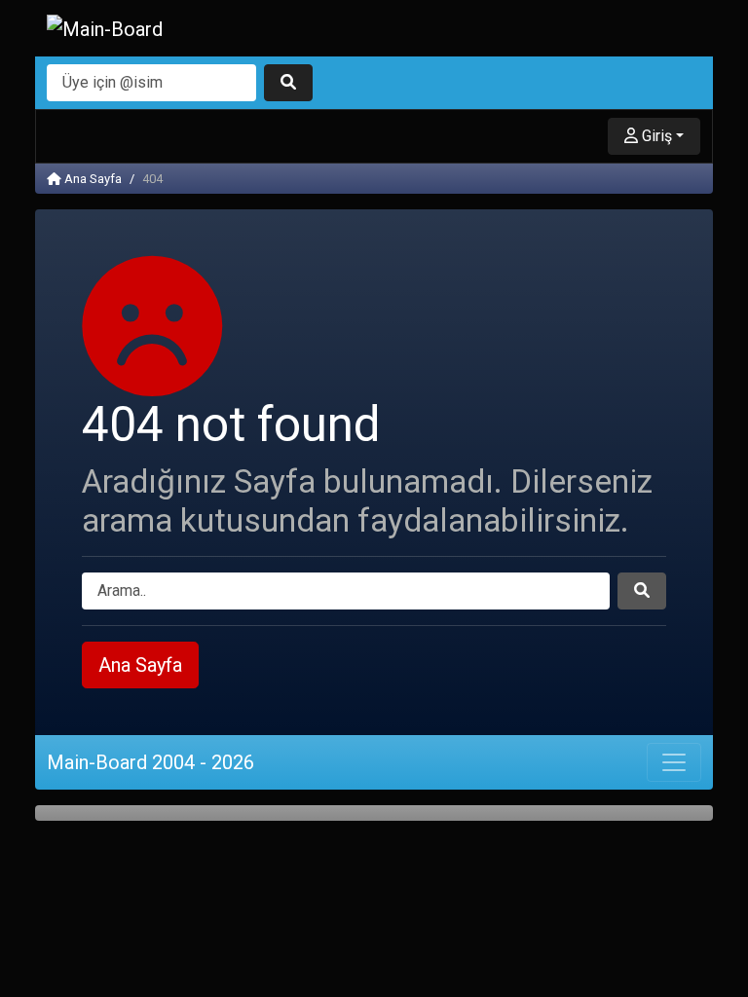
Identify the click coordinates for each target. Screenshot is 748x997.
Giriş (655, 136)
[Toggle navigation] (674, 762)
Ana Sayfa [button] (140, 665)
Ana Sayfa (91, 178)
